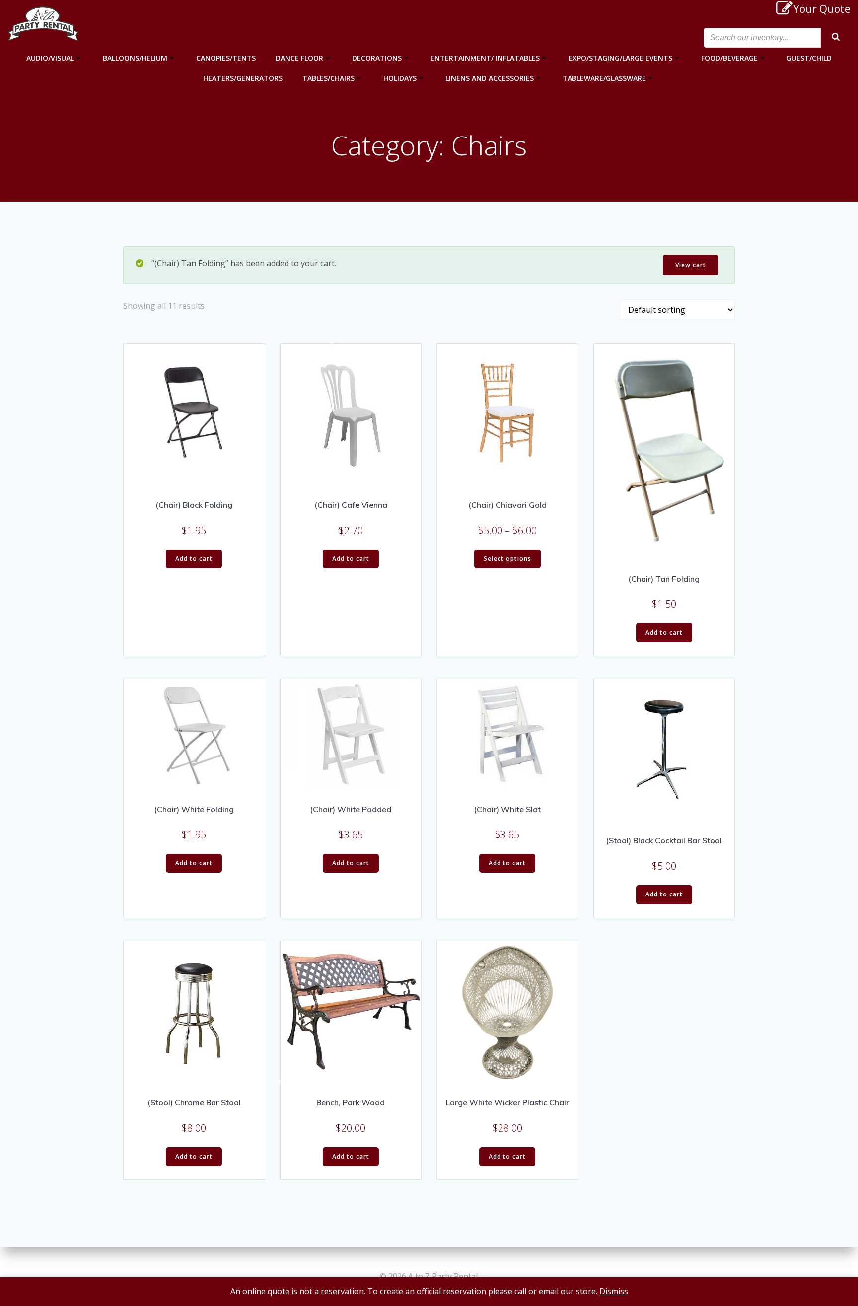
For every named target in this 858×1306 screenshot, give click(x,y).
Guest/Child (809, 58)
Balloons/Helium (135, 58)
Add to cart (194, 558)
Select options (507, 558)
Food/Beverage (729, 58)
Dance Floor (299, 58)
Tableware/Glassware (604, 78)
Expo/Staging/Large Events (620, 58)
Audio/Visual (50, 58)
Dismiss (613, 1291)
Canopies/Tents (226, 58)
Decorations (377, 58)
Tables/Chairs (328, 78)
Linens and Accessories (489, 78)
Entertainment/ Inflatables (485, 58)
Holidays (400, 78)
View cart (690, 265)
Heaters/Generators (243, 78)
